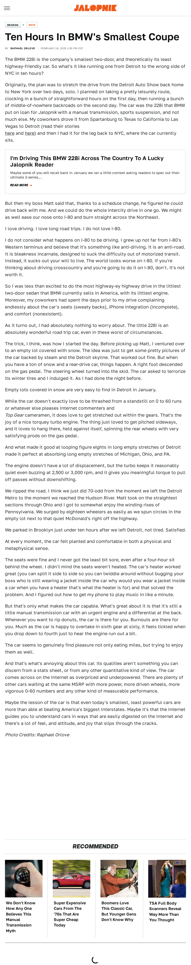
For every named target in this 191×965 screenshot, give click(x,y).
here (9, 133)
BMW (32, 24)
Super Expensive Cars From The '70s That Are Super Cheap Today (70, 914)
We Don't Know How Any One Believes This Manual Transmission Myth (20, 917)
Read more (19, 185)
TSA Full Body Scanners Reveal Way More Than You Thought (165, 911)
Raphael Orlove (22, 48)
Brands (12, 24)
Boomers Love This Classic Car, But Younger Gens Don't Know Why (118, 911)
